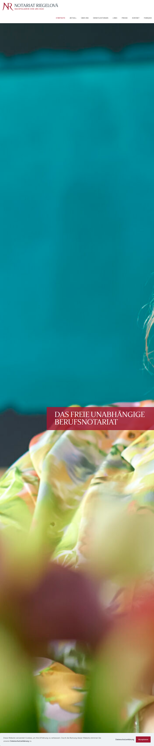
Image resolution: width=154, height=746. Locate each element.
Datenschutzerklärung (19, 741)
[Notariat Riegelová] (30, 6)
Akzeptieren (143, 739)
